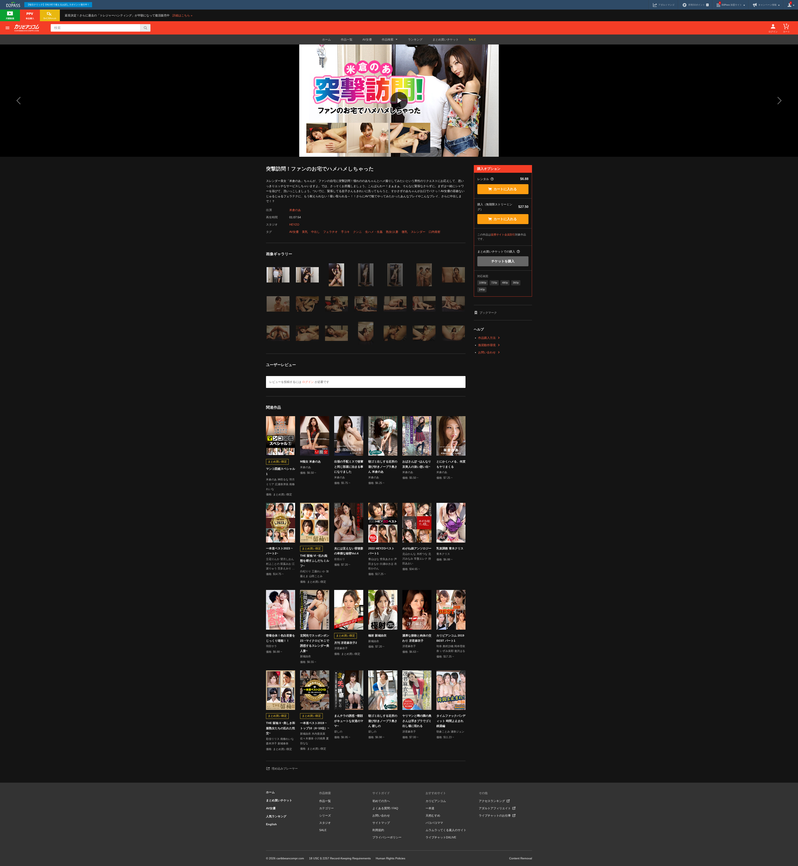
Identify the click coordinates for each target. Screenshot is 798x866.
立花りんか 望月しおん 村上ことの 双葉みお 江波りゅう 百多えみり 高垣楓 (280, 564)
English (271, 824)
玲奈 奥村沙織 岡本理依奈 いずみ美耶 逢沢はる (450, 649)
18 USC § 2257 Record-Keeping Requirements (340, 858)
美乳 (305, 231)
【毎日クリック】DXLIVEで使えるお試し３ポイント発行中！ (58, 4)
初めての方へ (381, 801)
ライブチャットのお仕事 (495, 815)
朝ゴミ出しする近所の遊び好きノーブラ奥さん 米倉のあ (382, 466)
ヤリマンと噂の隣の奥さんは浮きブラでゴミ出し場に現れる (416, 721)
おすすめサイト (436, 793)
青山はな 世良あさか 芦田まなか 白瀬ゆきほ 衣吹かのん (382, 564)
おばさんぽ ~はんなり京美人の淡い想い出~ (416, 464)
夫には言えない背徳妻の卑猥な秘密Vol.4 (348, 551)
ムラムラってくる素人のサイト (446, 830)
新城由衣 (305, 656)
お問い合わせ (487, 352)
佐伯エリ (339, 559)
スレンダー (418, 231)
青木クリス (443, 553)
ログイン (308, 382)
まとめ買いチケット (445, 39)
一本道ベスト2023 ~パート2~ (279, 551)
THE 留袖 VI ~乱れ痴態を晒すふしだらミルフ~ (314, 560)
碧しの (338, 731)
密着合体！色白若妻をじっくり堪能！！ (280, 638)
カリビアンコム (436, 801)
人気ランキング (276, 816)
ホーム (326, 39)
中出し (315, 231)
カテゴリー (326, 808)
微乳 (405, 231)
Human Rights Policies (390, 858)
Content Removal (520, 858)
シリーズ (325, 815)
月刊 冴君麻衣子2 (345, 642)
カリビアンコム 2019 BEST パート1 (450, 638)
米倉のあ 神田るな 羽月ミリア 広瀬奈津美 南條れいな (280, 484)
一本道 (430, 808)
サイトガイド (381, 793)
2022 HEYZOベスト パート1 (381, 551)
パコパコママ (434, 822)
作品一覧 (346, 39)
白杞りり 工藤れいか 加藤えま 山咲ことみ (314, 574)
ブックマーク (488, 312)
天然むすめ (433, 815)
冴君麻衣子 (341, 648)
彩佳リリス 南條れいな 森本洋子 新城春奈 (280, 741)
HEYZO (294, 224)
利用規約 (378, 830)
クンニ (357, 231)
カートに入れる (505, 189)
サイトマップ (381, 822)
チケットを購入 (503, 261)
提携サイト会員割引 (503, 234)
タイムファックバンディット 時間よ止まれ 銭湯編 (451, 721)
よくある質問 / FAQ (385, 808)
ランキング (415, 39)
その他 (483, 793)
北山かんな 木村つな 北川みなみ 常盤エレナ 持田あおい (416, 558)
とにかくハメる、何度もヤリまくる (451, 464)
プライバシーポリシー (386, 837)
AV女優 (367, 39)
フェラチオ (330, 231)
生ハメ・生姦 (374, 231)
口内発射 (434, 231)
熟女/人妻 (392, 231)
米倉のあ (295, 210)
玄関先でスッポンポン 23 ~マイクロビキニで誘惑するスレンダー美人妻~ (314, 643)
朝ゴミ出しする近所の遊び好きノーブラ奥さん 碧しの (382, 721)
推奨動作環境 (487, 345)
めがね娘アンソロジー (416, 548)
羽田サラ (271, 646)
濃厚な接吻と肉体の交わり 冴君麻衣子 (416, 638)
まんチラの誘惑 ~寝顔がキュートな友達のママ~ (348, 721)
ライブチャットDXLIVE (441, 837)
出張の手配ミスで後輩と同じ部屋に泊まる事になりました (348, 466)
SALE (472, 39)
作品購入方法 (487, 337)
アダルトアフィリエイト (495, 808)
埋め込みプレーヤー (285, 768)
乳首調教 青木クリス (449, 548)
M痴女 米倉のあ (310, 461)
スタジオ (325, 822)
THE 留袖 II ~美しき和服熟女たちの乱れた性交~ (280, 728)
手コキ (345, 231)
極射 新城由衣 (377, 635)
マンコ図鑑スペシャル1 (280, 471)
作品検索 (325, 793)
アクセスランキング (492, 801)
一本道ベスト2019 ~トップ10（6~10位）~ (314, 725)
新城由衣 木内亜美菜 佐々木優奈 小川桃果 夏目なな (314, 738)
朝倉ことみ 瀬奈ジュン (450, 731)
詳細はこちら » (182, 15)
